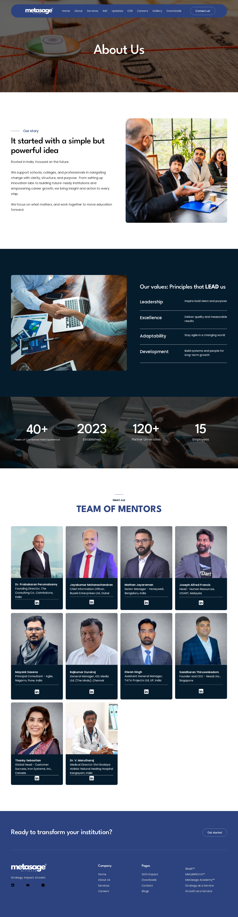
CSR (130, 11)
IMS (105, 11)
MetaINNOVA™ (195, 874)
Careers (142, 11)
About (78, 11)
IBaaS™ (190, 869)
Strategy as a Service (199, 886)
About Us (104, 880)
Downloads (174, 11)
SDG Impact (150, 874)
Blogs (145, 891)
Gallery (157, 11)
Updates (117, 11)
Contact (147, 886)
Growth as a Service (198, 891)
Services (92, 11)
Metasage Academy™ (200, 880)
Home (66, 11)
